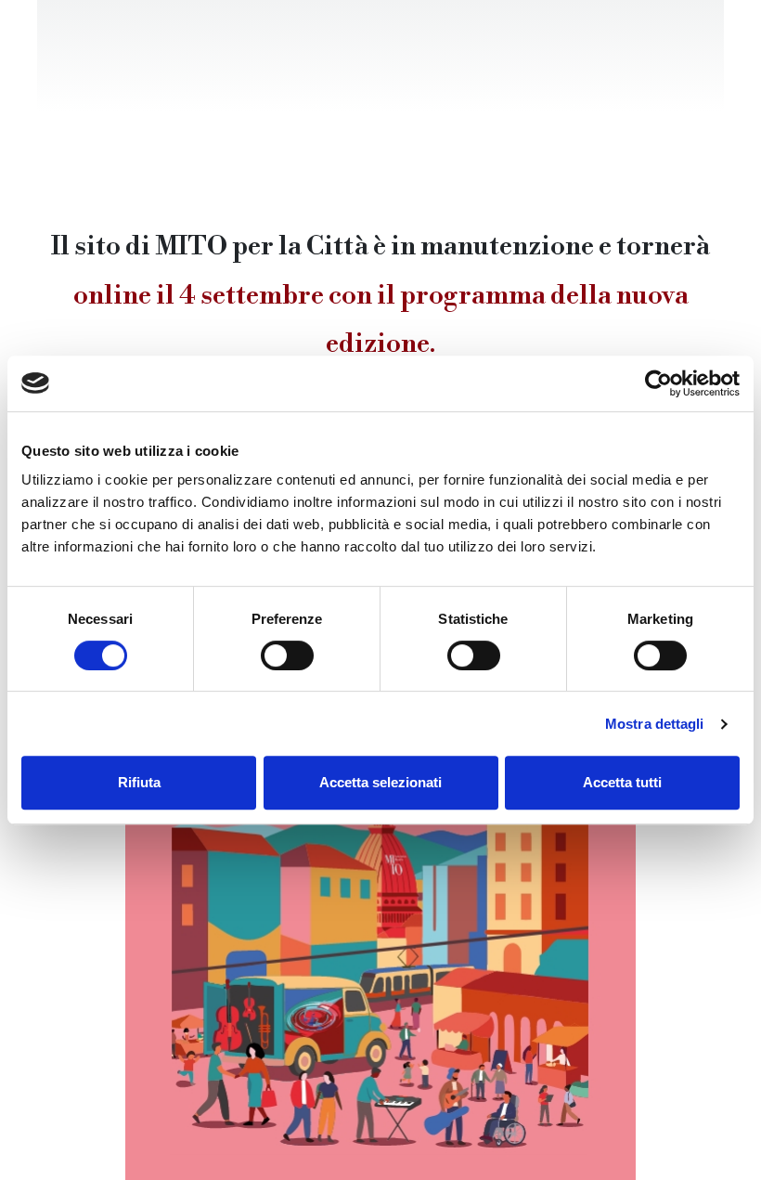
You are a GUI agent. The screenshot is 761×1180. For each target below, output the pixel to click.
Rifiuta (139, 782)
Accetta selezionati (380, 782)
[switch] (287, 655)
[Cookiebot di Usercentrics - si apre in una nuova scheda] (658, 383)
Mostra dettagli (654, 724)
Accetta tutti (622, 782)
